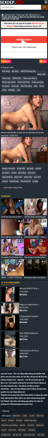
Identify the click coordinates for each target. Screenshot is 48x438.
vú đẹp (35, 181)
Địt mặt (19, 420)
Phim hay (6, 78)
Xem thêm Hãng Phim (13, 187)
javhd (14, 172)
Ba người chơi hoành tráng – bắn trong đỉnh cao (12, 249)
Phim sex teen (38, 82)
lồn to (4, 420)
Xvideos (11, 90)
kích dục (31, 172)
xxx (18, 90)
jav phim (6, 172)
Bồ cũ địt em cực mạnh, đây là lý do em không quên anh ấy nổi (12, 229)
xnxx (4, 90)
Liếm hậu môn (29, 435)
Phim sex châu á (30, 78)
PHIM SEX (16, 78)
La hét (31, 415)
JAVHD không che (28, 71)
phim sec (40, 425)
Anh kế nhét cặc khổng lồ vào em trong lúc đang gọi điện (35, 209)
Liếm (25, 415)
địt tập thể (17, 435)
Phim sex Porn (24, 82)
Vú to (41, 86)
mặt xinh (12, 430)
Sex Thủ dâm (26, 86)
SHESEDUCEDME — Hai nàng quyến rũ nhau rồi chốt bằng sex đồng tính (35, 229)
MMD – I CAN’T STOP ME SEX (12, 269)
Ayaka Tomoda (8, 168)
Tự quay (31, 425)
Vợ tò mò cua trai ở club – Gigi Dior (12, 209)
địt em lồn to (35, 15)
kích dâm (22, 172)
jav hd (38, 168)
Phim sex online (9, 82)
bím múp (6, 71)
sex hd (5, 181)
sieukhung (14, 181)
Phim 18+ (41, 74)
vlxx (35, 86)
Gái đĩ (4, 430)
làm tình (40, 415)
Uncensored (25, 181)
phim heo (18, 177)
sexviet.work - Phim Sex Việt (16, 15)
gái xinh (15, 71)
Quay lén (15, 86)
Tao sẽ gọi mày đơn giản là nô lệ (35, 249)
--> (34, 291)
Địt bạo (11, 420)
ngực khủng (7, 177)
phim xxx (28, 177)
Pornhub (6, 86)
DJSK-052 (21, 168)
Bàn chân (16, 415)
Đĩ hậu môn (6, 435)
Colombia (31, 430)
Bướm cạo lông (30, 420)
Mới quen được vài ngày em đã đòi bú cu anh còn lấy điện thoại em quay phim (35, 269)
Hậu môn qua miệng (10, 425)
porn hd (37, 177)
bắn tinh (41, 435)
